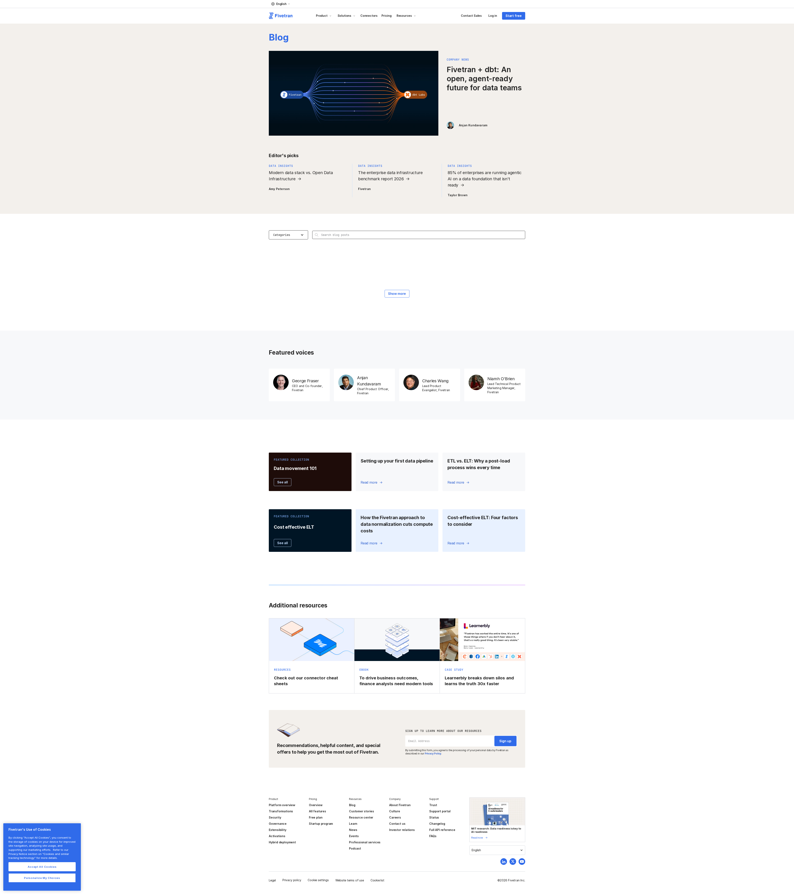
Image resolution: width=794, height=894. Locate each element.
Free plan (315, 817)
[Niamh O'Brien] (494, 385)
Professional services (364, 842)
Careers (395, 817)
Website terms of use (349, 880)
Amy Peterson (279, 189)
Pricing (386, 15)
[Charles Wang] (429, 385)
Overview (315, 805)
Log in (492, 15)
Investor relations (402, 830)
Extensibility (277, 830)
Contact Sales (471, 15)
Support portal (439, 811)
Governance (278, 823)
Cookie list (377, 880)
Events (354, 836)
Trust (433, 805)
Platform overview (282, 805)
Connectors (369, 15)
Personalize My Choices (42, 878)
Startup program (321, 823)
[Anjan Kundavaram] (364, 385)
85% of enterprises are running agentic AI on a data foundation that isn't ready (484, 179)
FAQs (432, 836)
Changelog (437, 823)
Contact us (397, 823)
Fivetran (364, 189)
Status (434, 817)
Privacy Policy (433, 753)
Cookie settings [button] (318, 880)
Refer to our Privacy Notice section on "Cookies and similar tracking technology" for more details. (38, 853)
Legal (272, 880)
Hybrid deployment (282, 842)
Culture (394, 811)
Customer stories (361, 811)
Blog (352, 805)
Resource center (361, 817)
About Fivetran (399, 805)
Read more (369, 482)
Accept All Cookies (42, 866)
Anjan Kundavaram (473, 125)
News (353, 830)
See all (282, 482)
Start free (514, 16)
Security (275, 817)
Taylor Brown (458, 195)
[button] (280, 4)
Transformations (281, 811)
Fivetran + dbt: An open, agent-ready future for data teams (484, 78)
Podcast (355, 848)
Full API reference (442, 830)
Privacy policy (291, 880)
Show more (397, 294)
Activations (277, 836)
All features (317, 811)
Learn (353, 823)
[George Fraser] (299, 385)
